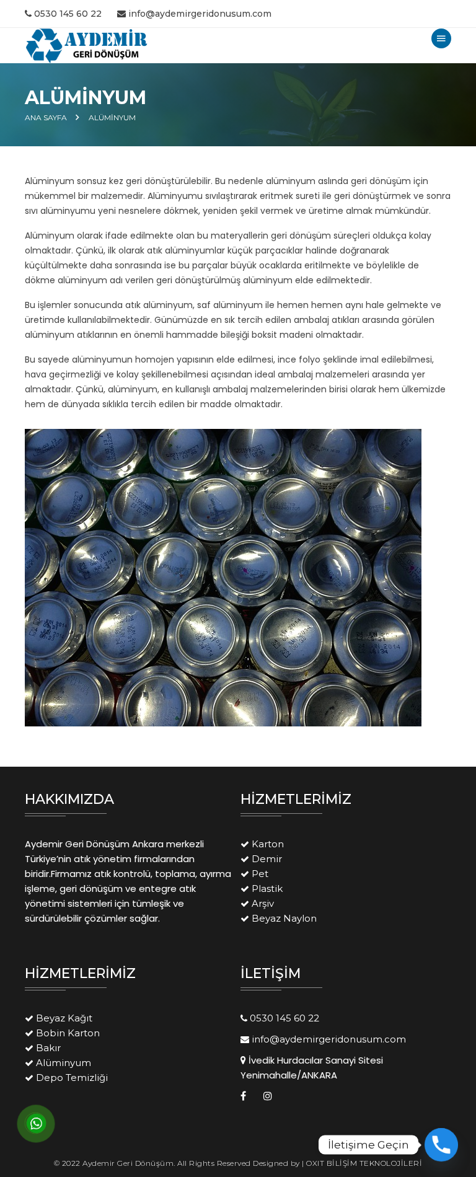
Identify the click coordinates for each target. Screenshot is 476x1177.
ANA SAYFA (46, 117)
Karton (268, 844)
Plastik (267, 888)
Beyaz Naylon (284, 918)
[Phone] (441, 1145)
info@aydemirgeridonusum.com (199, 13)
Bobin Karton (68, 1033)
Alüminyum (63, 1063)
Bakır (48, 1048)
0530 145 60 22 (68, 13)
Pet (260, 873)
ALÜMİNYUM (112, 117)
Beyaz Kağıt (64, 1018)
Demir (267, 859)
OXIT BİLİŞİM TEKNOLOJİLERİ (364, 1163)
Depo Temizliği (72, 1077)
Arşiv (263, 903)
